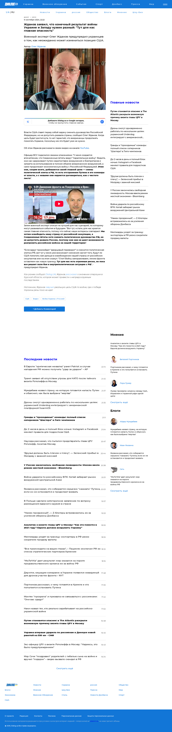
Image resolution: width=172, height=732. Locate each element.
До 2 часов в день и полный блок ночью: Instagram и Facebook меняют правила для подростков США (128, 164)
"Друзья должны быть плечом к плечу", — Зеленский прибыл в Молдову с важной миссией (127, 179)
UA (8, 12)
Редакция (24, 716)
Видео (36, 299)
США (27, 299)
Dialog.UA (51, 274)
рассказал (71, 274)
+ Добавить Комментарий (44, 309)
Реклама (52, 716)
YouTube (84, 148)
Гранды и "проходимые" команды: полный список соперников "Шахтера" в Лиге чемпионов (128, 148)
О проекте (9, 716)
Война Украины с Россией (53, 299)
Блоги (34, 17)
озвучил (50, 287)
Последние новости (40, 359)
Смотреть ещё (64, 668)
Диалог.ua (94, 721)
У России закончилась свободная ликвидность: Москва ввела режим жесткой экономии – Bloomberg (129, 193)
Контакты (38, 716)
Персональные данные (71, 716)
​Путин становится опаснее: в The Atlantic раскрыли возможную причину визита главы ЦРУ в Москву (128, 116)
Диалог (26, 17)
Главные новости (124, 102)
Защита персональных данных (100, 716)
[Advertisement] (65, 332)
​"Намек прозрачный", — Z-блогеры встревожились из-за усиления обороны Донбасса (128, 221)
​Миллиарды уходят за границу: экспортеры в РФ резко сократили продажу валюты (128, 235)
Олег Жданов (38, 46)
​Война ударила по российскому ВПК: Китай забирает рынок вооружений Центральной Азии (127, 207)
